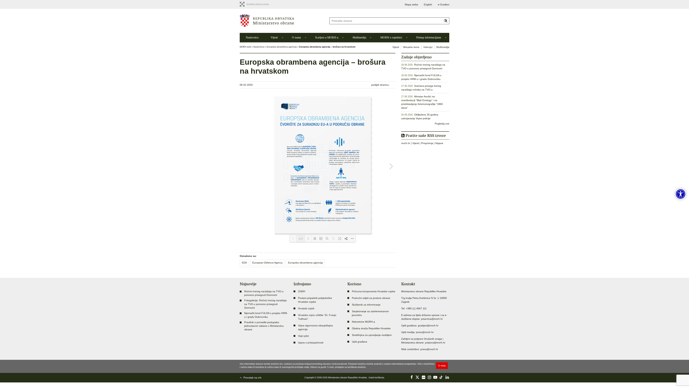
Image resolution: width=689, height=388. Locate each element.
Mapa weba (411, 4)
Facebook (411, 377)
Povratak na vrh (252, 377)
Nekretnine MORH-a (363, 321)
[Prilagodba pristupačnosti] (680, 194)
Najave (439, 143)
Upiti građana (359, 341)
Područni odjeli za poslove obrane (371, 298)
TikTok (441, 377)
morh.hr (405, 143)
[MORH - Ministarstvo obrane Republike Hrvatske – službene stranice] (282, 20)
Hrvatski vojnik (306, 308)
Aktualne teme (411, 47)
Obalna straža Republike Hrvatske (371, 328)
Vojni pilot (303, 335)
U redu (442, 365)
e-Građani (443, 4)
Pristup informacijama (428, 37)
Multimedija (359, 37)
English (428, 4)
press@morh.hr (425, 332)
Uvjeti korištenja (376, 377)
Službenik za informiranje (366, 304)
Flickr (423, 377)
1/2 (301, 238)
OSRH (301, 291)
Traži (445, 21)
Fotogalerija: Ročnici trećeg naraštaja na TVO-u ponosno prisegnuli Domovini (265, 304)
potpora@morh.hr (435, 342)
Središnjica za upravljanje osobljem (372, 335)
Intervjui (427, 47)
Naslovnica (252, 37)
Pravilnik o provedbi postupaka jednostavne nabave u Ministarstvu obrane (264, 326)
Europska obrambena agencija (282, 47)
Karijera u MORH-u (326, 37)
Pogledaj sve (442, 123)
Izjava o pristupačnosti (310, 342)
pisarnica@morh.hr (432, 318)
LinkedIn (447, 377)
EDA (244, 262)
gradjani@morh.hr (428, 325)
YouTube (435, 377)
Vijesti (274, 37)
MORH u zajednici (391, 37)
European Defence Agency (267, 262)
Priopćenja (427, 143)
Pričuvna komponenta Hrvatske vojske (373, 291)
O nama (296, 37)
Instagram (429, 377)
